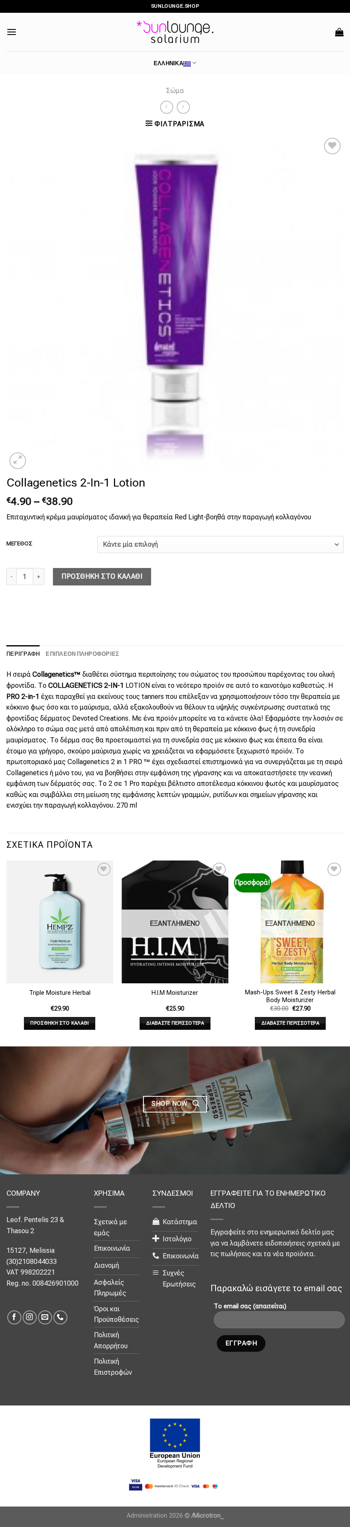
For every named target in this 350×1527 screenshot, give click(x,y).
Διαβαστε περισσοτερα (175, 1023)
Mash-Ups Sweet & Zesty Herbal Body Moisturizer (290, 996)
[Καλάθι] (339, 32)
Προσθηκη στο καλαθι (102, 576)
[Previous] (6, 953)
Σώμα (175, 91)
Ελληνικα (168, 63)
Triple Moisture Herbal (59, 993)
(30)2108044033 (31, 1262)
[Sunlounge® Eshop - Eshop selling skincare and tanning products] (175, 32)
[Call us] (60, 1317)
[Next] (343, 953)
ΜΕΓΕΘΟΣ (19, 544)
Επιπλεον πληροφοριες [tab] (82, 653)
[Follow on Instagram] (30, 1317)
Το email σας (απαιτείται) (250, 1306)
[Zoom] (17, 460)
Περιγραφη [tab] (23, 653)
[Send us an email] (45, 1317)
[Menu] (11, 31)
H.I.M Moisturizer (175, 993)
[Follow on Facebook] (14, 1317)
